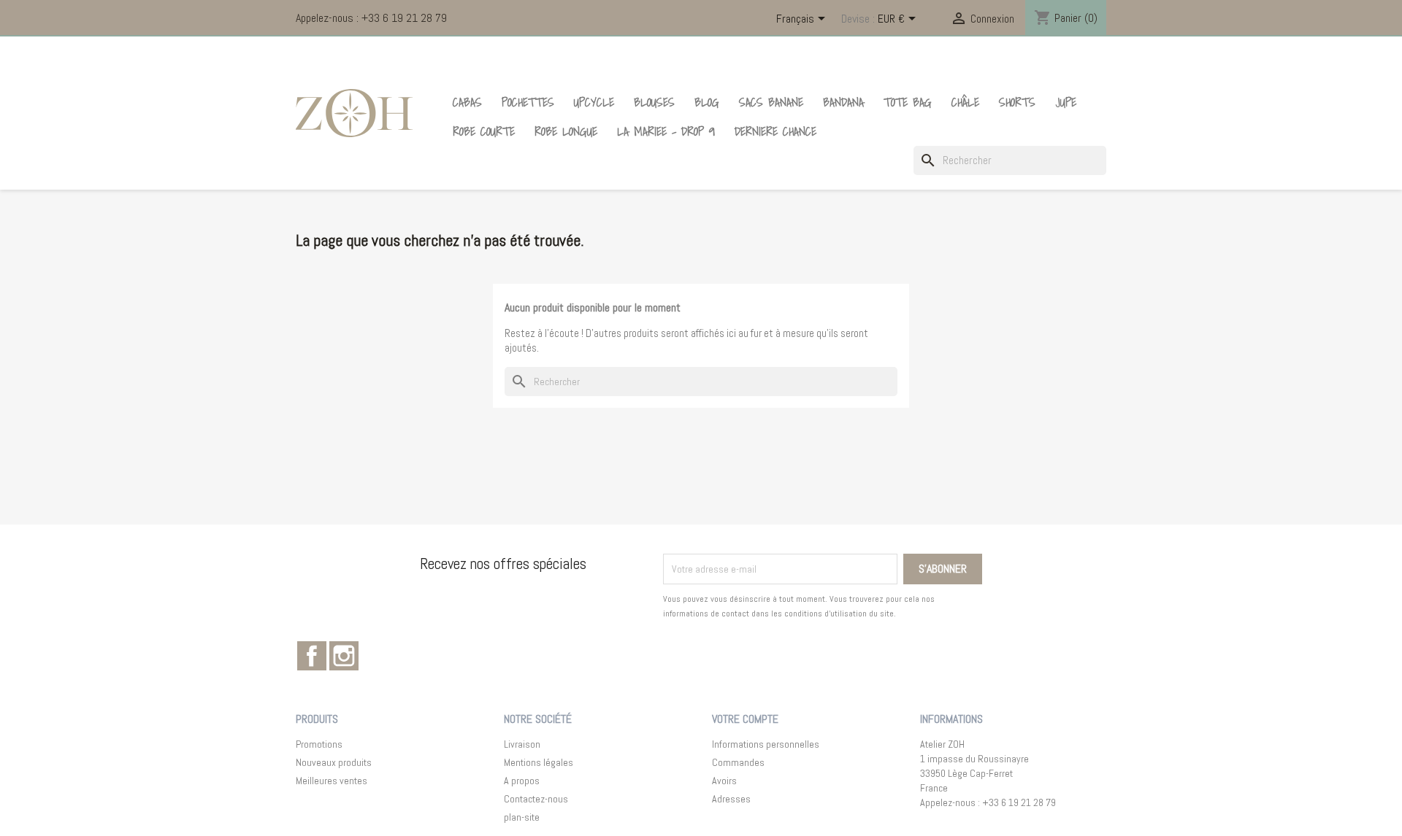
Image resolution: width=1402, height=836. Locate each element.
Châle (965, 102)
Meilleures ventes (331, 780)
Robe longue (566, 131)
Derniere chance (775, 131)
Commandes (738, 762)
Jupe (1065, 102)
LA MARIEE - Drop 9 (666, 131)
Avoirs (724, 780)
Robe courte (484, 131)
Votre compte (745, 719)
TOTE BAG (908, 102)
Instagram (344, 655)
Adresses (731, 798)
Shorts (1017, 102)
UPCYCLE (594, 102)
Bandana (843, 102)
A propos (522, 780)
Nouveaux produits (334, 762)
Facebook (311, 655)
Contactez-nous (536, 798)
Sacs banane (771, 102)
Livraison (522, 744)
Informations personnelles (765, 744)
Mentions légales (538, 762)
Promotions (319, 744)
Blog (706, 102)
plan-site (522, 817)
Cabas (467, 102)
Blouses (654, 102)
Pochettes (528, 102)
